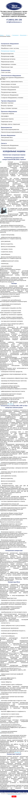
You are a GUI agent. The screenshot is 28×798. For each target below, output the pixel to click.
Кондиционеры (5, 70)
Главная (2, 35)
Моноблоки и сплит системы (10, 48)
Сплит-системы (6, 72)
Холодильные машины (8, 51)
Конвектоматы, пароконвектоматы (12, 81)
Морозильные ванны (7, 62)
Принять (14, 796)
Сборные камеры (6, 46)
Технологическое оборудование (11, 75)
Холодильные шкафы (7, 56)
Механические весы (7, 140)
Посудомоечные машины (8, 92)
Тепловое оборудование (8, 89)
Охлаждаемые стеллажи (8, 64)
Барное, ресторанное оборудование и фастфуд (12, 78)
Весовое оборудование (8, 135)
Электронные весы (7, 137)
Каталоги (10, 404)
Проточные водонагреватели (10, 129)
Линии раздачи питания (8, 84)
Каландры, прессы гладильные (10, 124)
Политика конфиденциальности (14, 794)
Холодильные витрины (8, 59)
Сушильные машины (7, 119)
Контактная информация (14, 33)
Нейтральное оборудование (9, 95)
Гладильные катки (6, 121)
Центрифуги (5, 116)
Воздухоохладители (7, 54)
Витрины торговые (7, 105)
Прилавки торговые (7, 103)
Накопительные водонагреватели (11, 132)
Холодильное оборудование (19, 35)
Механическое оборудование (10, 87)
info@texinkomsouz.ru (14, 22)
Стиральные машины (7, 113)
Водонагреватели (6, 127)
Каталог (8, 35)
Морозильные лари (7, 67)
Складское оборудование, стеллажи (12, 97)
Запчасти (4, 143)
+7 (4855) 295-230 (14, 19)
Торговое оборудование (8, 101)
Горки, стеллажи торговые (9, 108)
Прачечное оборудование (9, 111)
